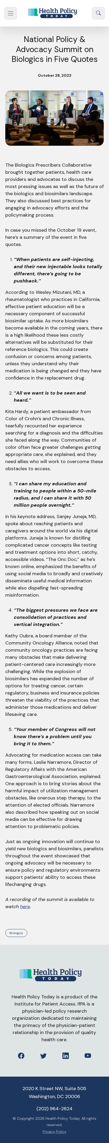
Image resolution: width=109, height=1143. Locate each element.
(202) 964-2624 (54, 1108)
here (25, 906)
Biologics (16, 933)
